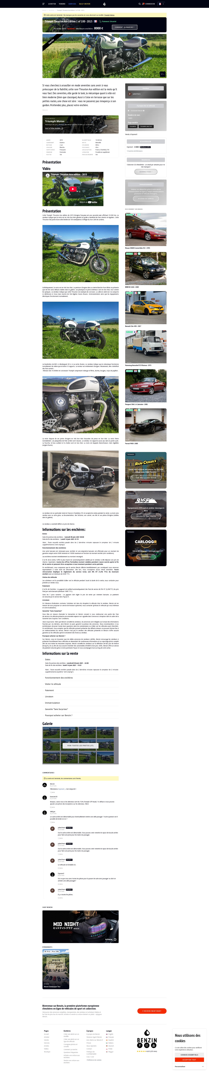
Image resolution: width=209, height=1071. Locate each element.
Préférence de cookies (94, 1060)
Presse (89, 1043)
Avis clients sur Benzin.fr (95, 1040)
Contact (89, 1049)
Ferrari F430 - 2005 (131, 443)
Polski (110, 1049)
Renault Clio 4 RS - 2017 (133, 326)
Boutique (47, 1052)
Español (111, 1040)
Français (111, 1037)
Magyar (110, 1052)
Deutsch (111, 1046)
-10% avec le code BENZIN (146, 478)
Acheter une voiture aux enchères (72, 1056)
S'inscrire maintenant (151, 1011)
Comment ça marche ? (124, 27)
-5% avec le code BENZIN (146, 516)
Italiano (110, 1043)
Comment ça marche (70, 1049)
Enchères (51, 10)
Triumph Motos (109, 15)
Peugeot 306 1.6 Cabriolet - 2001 (136, 404)
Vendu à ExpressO (131, 134)
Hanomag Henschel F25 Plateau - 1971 (138, 365)
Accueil (46, 1034)
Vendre (62, 4)
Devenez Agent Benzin (94, 1037)
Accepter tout (189, 1060)
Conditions (65, 618)
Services (72, 4)
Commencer (145, 557)
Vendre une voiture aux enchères (71, 1061)
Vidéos (46, 1049)
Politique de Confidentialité (91, 1053)
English (110, 1034)
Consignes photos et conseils (70, 1045)
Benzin (44, 10)
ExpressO (61, 789)
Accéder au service (146, 199)
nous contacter (110, 580)
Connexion (150, 4)
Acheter (52, 4)
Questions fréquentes (71, 1052)
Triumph (133, 126)
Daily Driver (84, 4)
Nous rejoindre (91, 1046)
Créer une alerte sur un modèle (71, 1035)
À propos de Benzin (93, 1034)
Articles (46, 1046)
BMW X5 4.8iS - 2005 (132, 287)
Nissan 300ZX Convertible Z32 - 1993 (137, 248)
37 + (162, 74)
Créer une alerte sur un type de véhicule (71, 1040)
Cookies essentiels (189, 1055)
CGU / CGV (90, 1057)
